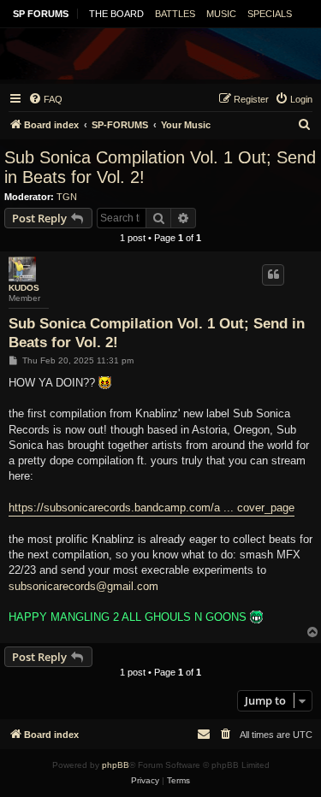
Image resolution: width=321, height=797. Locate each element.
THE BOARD (116, 14)
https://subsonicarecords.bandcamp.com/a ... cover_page (151, 507)
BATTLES (175, 14)
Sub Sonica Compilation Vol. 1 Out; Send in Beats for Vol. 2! (160, 167)
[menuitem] (45, 99)
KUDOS (24, 287)
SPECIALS (269, 14)
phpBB (115, 765)
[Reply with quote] (273, 274)
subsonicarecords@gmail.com (83, 586)
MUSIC (221, 14)
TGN (66, 197)
